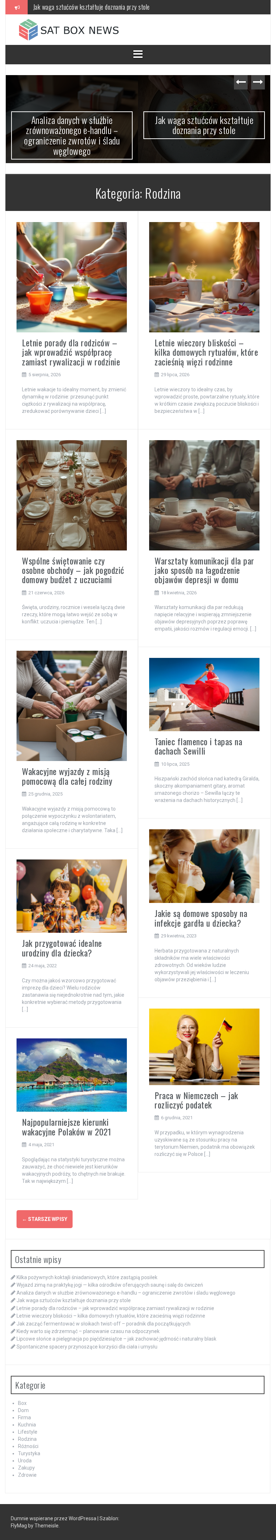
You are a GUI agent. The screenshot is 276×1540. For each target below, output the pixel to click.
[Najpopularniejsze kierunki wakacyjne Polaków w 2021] (72, 1075)
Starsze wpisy (44, 1219)
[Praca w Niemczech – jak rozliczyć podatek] (204, 1046)
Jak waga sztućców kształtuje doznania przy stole (107, 125)
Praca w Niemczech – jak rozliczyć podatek (196, 1100)
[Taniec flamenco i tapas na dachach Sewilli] (204, 694)
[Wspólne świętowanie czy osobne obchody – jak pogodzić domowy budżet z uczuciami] (72, 495)
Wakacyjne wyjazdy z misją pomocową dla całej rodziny (67, 776)
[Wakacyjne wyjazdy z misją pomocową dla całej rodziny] (72, 705)
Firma (24, 1417)
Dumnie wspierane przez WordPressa (54, 1518)
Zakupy (26, 1468)
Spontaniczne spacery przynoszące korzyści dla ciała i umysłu (87, 1347)
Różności (28, 1446)
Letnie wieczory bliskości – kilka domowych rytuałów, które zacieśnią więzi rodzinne (206, 352)
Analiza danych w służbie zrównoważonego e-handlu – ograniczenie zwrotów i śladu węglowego (126, 1293)
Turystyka (29, 1453)
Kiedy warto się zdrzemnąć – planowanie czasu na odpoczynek (88, 1331)
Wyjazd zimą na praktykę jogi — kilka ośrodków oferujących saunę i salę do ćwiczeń (110, 1285)
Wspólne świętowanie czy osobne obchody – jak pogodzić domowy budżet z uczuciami (73, 570)
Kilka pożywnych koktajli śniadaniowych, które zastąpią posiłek (87, 1277)
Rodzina (27, 1439)
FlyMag (19, 1526)
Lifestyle (27, 1432)
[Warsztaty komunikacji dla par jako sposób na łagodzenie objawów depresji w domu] (204, 495)
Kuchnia (27, 1425)
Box (22, 1403)
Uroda (25, 1460)
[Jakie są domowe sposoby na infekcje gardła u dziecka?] (204, 866)
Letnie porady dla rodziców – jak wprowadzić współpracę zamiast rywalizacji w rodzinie (134, 10)
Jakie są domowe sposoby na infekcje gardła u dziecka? (201, 918)
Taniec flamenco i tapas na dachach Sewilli (198, 746)
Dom (23, 1410)
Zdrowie (27, 1475)
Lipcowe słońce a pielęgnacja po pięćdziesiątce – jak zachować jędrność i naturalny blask (116, 1339)
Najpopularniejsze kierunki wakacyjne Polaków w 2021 (66, 1126)
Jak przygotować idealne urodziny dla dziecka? (62, 947)
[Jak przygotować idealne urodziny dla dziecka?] (72, 896)
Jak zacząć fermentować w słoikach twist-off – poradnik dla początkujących (103, 1324)
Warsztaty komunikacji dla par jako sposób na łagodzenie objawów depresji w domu (204, 570)
